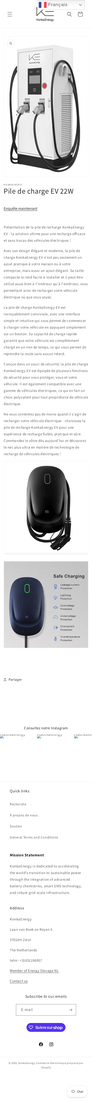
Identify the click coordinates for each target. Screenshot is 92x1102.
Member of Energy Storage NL (34, 970)
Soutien (16, 826)
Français (57, 4)
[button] (9, 14)
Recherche (18, 804)
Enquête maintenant (20, 208)
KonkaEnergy (26, 1063)
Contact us (19, 981)
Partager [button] (15, 679)
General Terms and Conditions (34, 837)
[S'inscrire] (70, 1010)
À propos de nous (24, 815)
